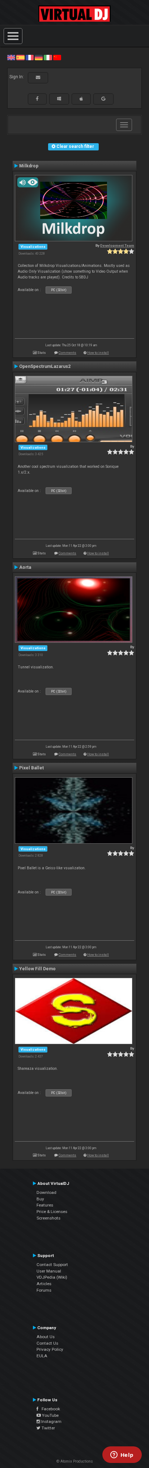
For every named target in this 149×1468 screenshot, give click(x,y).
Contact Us (47, 1343)
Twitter (48, 1427)
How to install (98, 353)
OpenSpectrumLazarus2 (45, 366)
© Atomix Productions (74, 1461)
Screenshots (48, 1218)
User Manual (49, 1271)
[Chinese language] (57, 57)
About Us (46, 1336)
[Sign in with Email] (38, 77)
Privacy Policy (50, 1349)
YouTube (50, 1415)
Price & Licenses (52, 1211)
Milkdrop (28, 165)
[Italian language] (48, 57)
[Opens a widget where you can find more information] (122, 1455)
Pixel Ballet (31, 767)
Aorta (25, 567)
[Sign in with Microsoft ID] (59, 98)
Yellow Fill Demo (37, 968)
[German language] (39, 57)
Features (45, 1205)
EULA (42, 1355)
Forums (44, 1290)
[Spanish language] (20, 57)
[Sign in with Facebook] (37, 98)
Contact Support (52, 1264)
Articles (44, 1283)
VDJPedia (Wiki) (52, 1277)
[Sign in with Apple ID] (81, 98)
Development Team (117, 245)
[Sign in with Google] (103, 98)
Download (46, 1192)
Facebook (49, 1408)
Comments (67, 353)
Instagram (50, 1421)
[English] (11, 57)
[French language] (30, 57)
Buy (40, 1198)
